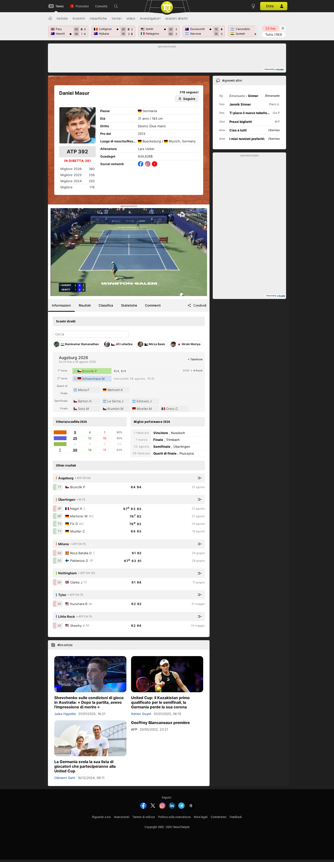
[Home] (50, 18)
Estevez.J (144, 401)
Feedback (236, 817)
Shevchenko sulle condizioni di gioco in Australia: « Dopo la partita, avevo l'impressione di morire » (89, 702)
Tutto (273, 34)
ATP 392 (77, 152)
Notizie (62, 18)
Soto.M (83, 409)
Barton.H (84, 401)
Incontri (79, 18)
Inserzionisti (121, 817)
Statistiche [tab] (129, 305)
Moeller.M (144, 409)
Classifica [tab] (106, 305)
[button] (116, 6)
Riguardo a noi (101, 817)
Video (130, 18)
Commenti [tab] (153, 305)
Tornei (117, 18)
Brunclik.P (89, 371)
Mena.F (83, 390)
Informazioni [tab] (61, 305)
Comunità (101, 6)
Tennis (60, 6)
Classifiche (98, 18)
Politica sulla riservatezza (174, 817)
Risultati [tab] (85, 305)
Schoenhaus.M (93, 379)
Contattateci (218, 817)
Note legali (201, 817)
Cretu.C (172, 409)
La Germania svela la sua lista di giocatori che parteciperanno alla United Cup (85, 766)
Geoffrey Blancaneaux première (160, 722)
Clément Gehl (64, 778)
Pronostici (82, 6)
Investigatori (150, 18)
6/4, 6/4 (120, 371)
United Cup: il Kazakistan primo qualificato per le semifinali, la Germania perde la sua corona (160, 702)
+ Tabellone (195, 359)
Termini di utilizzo (144, 817)
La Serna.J (115, 401)
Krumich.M (115, 409)
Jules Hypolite (65, 714)
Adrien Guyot (141, 714)
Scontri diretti (176, 18)
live (271, 28)
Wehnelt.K (115, 390)
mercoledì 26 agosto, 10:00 (134, 378)
